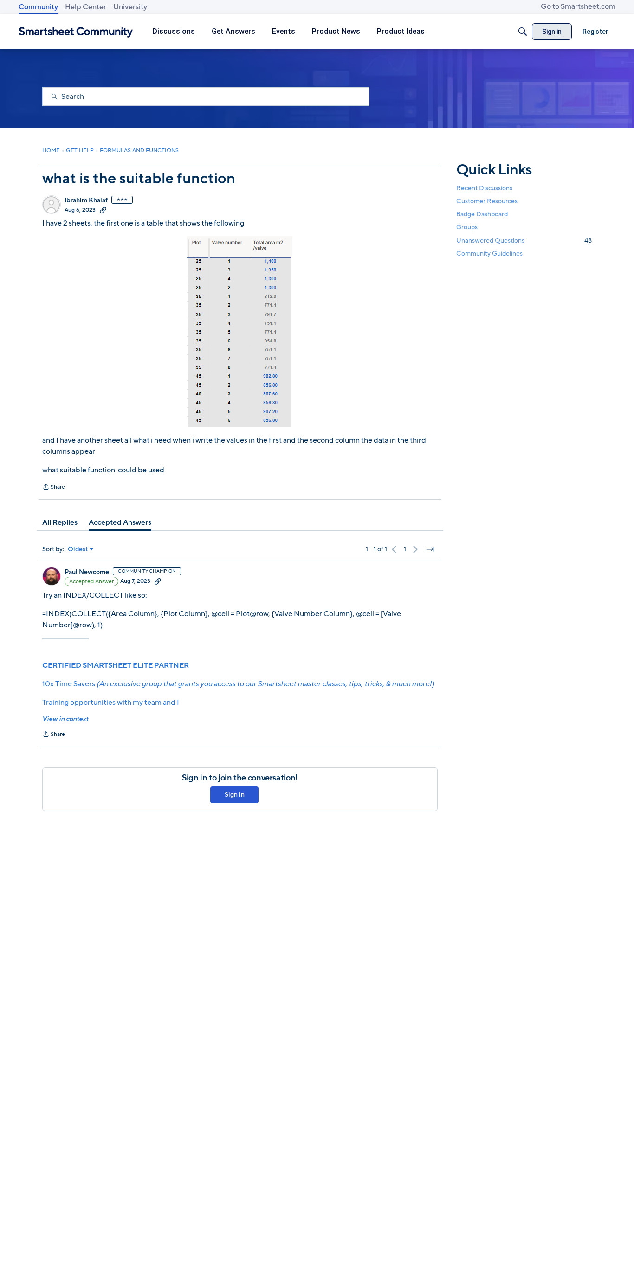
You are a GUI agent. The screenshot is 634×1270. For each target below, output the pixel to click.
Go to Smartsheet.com (578, 6)
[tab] (60, 522)
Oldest (78, 549)
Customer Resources (487, 201)
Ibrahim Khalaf (86, 200)
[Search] (522, 31)
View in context (65, 719)
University (130, 7)
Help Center (85, 7)
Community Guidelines (489, 253)
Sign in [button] (235, 794)
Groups (467, 227)
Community (38, 7)
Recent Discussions (484, 188)
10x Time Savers (238, 684)
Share (53, 487)
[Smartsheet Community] (76, 32)
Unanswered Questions (524, 240)
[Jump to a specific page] (430, 549)
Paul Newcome (87, 572)
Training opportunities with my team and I (110, 702)
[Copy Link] (103, 210)
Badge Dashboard (482, 214)
